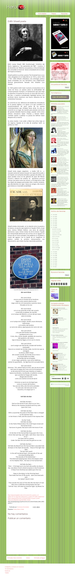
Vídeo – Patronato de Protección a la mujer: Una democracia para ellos (60, 337)
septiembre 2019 (56, 234)
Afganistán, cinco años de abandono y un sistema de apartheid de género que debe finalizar (60, 330)
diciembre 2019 (55, 229)
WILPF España (56, 327)
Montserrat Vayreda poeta (63, 168)
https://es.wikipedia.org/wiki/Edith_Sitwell (19, 500)
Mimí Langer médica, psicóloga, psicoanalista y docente (62, 139)
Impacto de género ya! (57, 353)
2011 (54, 264)
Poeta (15, 509)
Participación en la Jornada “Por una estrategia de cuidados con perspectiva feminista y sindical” (62, 357)
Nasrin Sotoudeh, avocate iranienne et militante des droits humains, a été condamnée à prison (62, 368)
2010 (54, 266)
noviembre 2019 (55, 231)
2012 (54, 263)
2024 (54, 218)
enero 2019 (54, 249)
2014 (54, 259)
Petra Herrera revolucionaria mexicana (62, 149)
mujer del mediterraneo (58, 318)
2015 (54, 257)
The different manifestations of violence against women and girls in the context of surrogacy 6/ (63, 346)
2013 (54, 261)
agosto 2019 (55, 236)
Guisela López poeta (61, 198)
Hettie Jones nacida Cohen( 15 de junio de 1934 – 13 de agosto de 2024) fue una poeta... (60, 77)
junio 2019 (54, 240)
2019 (54, 227)
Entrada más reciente (14, 558)
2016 (54, 255)
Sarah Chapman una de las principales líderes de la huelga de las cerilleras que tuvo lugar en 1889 (62, 178)
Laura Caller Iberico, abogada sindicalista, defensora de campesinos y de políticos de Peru (63, 159)
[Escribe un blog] (35, 507)
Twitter (7, 573)
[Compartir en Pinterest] (39, 507)
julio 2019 (54, 238)
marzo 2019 (54, 245)
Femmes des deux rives (58, 364)
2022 (54, 222)
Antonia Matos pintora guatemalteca (62, 189)
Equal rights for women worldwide (60, 342)
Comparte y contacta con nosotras (14, 567)
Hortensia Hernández (23, 507)
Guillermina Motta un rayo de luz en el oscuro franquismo (63, 129)
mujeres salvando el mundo (59, 308)
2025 (54, 216)
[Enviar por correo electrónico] (33, 507)
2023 (54, 220)
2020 (54, 225)
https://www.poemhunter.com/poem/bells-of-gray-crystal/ (24, 498)
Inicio (28, 558)
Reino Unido (20, 509)
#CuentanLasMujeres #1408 (62, 310)
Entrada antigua (39, 558)
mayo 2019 (54, 242)
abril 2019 (54, 244)
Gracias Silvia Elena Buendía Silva (62, 319)
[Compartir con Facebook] (37, 507)
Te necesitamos (9, 569)
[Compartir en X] (36, 507)
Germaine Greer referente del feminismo (63, 107)
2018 (54, 251)
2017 (54, 253)
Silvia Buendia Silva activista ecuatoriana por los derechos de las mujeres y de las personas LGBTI (63, 119)
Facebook (7, 571)
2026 (54, 214)
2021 (54, 223)
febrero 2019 (55, 247)
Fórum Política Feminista (58, 335)
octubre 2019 (55, 233)
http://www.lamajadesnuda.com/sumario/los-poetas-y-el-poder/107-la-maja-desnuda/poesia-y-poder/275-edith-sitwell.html (26, 495)
